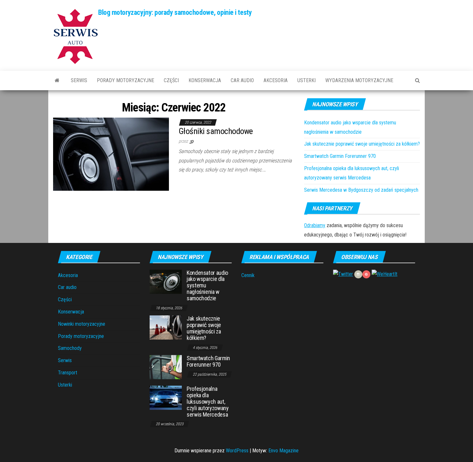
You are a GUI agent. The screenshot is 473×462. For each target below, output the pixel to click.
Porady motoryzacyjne (125, 80)
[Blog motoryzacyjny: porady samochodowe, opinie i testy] (57, 80)
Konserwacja (205, 80)
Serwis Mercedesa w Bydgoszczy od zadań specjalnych (361, 190)
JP (191, 142)
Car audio (242, 80)
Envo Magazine (283, 451)
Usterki (306, 80)
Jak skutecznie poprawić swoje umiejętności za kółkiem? (362, 144)
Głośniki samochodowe (216, 131)
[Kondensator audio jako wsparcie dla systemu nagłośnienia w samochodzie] (166, 281)
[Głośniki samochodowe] (111, 154)
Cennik (248, 275)
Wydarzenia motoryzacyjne (359, 80)
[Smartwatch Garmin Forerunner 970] (166, 367)
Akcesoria (276, 80)
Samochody (70, 348)
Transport (67, 373)
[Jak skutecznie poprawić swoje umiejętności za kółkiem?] (166, 327)
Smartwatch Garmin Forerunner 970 (340, 156)
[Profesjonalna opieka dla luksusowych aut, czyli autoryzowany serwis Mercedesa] (166, 397)
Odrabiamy (314, 225)
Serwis (79, 80)
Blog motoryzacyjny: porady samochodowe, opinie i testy (175, 12)
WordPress (237, 451)
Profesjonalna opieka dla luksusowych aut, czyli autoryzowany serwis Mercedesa (208, 401)
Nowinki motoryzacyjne (81, 324)
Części (171, 80)
